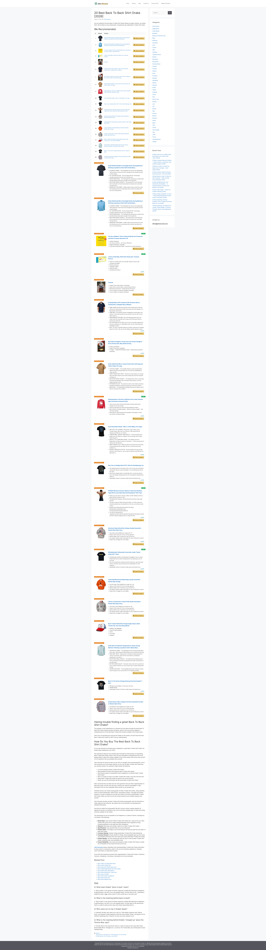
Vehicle (154, 141)
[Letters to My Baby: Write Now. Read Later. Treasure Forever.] (100, 55)
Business (154, 40)
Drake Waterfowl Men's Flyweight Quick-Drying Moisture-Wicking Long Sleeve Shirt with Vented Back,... (125, 166)
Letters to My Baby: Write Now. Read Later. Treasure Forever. (123, 258)
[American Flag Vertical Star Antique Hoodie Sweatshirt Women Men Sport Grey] (100, 117)
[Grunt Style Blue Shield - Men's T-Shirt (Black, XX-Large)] (100, 98)
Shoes (154, 120)
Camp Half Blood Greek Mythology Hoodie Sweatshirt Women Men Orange (124, 580)
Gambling (155, 80)
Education (155, 59)
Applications (155, 28)
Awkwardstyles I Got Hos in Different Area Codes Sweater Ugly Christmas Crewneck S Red (125, 400)
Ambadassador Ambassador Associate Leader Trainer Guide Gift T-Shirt (124, 553)
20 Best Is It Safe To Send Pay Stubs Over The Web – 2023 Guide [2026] (160, 168)
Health (154, 90)
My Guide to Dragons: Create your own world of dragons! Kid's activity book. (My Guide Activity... (125, 342)
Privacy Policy (155, 3)
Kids (153, 97)
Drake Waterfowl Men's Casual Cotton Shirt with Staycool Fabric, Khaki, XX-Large (125, 365)
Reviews (98, 933)
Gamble (154, 78)
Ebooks (154, 57)
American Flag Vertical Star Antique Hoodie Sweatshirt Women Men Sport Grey (124, 529)
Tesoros (106, 62)
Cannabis (155, 42)
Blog (139, 3)
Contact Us (146, 3)
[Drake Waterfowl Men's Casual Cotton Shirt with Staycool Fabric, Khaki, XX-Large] (100, 84)
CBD (153, 50)
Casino (154, 47)
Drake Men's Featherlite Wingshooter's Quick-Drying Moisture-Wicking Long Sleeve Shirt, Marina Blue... (124, 646)
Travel (154, 137)
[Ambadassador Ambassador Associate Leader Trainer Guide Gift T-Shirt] (100, 122)
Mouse (154, 108)
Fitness (154, 71)
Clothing (154, 52)
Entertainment (156, 64)
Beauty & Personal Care (159, 35)
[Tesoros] (100, 62)
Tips (153, 132)
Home (127, 3)
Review (134, 3)
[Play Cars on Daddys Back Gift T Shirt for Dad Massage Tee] (100, 104)
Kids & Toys (155, 99)
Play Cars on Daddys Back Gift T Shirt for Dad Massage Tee (117, 104)
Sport (153, 123)
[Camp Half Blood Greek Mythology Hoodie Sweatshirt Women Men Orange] (100, 128)
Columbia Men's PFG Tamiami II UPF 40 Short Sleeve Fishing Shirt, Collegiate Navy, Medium (124, 303)
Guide (154, 87)
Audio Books (155, 31)
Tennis (154, 127)
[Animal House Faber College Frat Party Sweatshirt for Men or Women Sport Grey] (100, 157)
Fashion (154, 66)
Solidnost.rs (136, 947)
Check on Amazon (139, 38)
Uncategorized (156, 139)
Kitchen (154, 101)
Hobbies (154, 92)
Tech (153, 125)
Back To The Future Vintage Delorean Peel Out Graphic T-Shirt (125, 682)
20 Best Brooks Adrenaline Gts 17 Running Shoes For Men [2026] (111, 934)
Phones (154, 113)
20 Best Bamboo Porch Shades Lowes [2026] (106, 936)
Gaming (154, 85)
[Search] (170, 12)
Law (153, 104)
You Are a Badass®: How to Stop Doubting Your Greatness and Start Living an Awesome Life (125, 237)
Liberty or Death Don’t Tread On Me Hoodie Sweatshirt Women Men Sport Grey (124, 602)
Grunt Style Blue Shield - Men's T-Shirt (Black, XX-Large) (117, 98)
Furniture (154, 75)
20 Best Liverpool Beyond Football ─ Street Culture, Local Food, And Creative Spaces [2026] (161, 162)
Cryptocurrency (156, 54)
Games (154, 82)
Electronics (155, 61)
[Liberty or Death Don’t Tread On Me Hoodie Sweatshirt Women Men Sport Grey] (100, 134)
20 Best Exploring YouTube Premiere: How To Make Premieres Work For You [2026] (162, 201)
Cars (153, 45)
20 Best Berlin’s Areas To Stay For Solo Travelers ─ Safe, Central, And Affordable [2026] (161, 178)
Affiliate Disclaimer (165, 3)
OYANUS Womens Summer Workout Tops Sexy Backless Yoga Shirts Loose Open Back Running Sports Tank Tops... (125, 492)
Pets (153, 111)
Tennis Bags (155, 130)
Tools (153, 134)
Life (153, 106)
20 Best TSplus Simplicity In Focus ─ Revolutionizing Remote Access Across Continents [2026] (161, 195)
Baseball (154, 33)
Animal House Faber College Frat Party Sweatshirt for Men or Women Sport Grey (125, 703)
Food (153, 73)
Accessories (155, 26)
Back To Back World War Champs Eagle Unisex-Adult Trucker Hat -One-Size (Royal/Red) (124, 624)
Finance (154, 68)
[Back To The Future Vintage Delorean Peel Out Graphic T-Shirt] (100, 151)
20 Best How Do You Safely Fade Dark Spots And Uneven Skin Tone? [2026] (161, 156)
